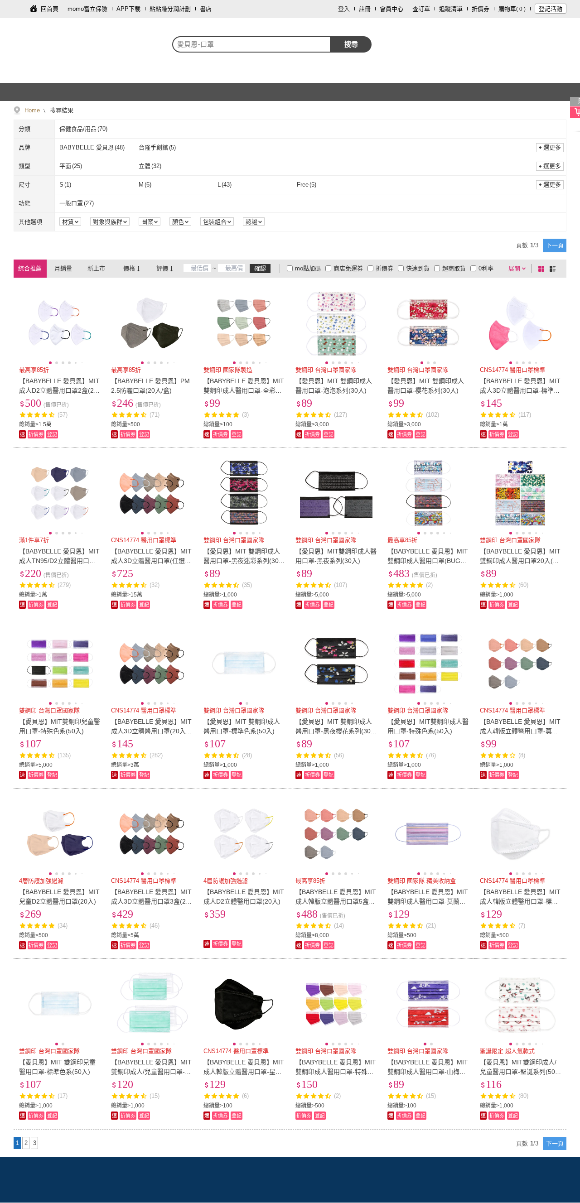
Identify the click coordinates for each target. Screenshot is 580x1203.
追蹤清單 (451, 8)
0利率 (485, 268)
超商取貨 (454, 268)
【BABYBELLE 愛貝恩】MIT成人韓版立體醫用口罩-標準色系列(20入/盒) (520, 901)
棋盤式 (542, 268)
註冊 (365, 8)
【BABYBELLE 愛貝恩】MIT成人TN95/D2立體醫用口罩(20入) (59, 561)
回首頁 (49, 8)
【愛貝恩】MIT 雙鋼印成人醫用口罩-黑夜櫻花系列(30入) (333, 731)
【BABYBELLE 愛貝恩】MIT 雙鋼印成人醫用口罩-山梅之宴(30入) (427, 1072)
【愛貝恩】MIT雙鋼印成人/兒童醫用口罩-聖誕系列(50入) (518, 1072)
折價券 (480, 8)
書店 (206, 8)
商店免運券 (348, 268)
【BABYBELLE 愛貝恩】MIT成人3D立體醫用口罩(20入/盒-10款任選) (151, 731)
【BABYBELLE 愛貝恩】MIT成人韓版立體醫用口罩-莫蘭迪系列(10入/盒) (520, 731)
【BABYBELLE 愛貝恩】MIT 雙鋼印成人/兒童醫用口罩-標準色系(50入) (151, 1072)
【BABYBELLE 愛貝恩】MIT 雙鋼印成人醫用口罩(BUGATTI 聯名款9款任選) (427, 561)
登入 (344, 8)
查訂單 (421, 8)
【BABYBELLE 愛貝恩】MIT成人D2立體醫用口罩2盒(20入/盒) (59, 390)
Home (32, 110)
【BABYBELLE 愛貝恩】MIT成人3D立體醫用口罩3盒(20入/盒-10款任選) (151, 901)
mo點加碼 (308, 268)
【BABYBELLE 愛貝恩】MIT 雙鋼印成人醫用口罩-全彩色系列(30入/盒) (243, 390)
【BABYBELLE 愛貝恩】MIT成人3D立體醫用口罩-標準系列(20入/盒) (520, 390)
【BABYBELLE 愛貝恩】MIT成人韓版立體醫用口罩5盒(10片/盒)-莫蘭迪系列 (335, 901)
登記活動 (550, 8)
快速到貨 (418, 268)
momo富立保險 (87, 8)
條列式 (554, 268)
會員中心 (391, 8)
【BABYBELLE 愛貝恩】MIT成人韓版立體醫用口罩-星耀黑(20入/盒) (243, 1072)
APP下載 (128, 8)
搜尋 (351, 44)
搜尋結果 (60, 110)
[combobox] (251, 44)
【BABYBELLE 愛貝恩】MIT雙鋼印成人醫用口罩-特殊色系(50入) (335, 1072)
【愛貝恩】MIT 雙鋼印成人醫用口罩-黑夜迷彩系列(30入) (241, 561)
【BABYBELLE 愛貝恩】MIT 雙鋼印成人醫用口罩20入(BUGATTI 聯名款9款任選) (520, 561)
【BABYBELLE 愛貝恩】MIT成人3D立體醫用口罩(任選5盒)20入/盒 (151, 561)
